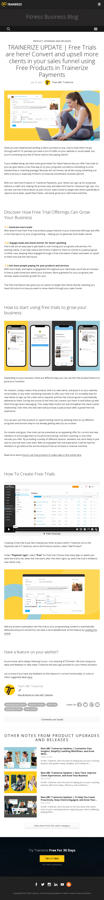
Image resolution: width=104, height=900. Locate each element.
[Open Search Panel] (8, 29)
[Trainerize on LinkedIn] (55, 884)
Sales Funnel (30, 709)
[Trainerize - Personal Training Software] (15, 4)
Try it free (52, 858)
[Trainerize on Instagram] (49, 884)
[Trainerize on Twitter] (42, 884)
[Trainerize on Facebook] (36, 884)
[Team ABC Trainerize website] (20, 690)
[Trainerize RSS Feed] (68, 884)
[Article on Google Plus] (91, 704)
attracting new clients (15, 704)
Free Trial (52, 704)
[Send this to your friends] (97, 704)
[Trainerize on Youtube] (62, 884)
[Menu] (96, 28)
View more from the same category (52, 825)
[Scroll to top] (98, 894)
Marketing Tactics (13, 709)
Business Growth (36, 704)
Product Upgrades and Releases (52, 41)
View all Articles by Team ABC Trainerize (35, 695)
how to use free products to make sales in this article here (51, 455)
